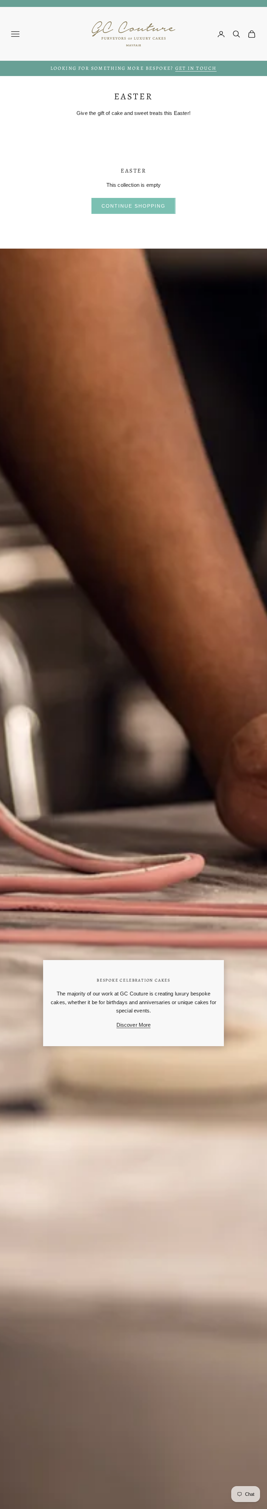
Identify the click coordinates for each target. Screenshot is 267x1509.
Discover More (133, 1025)
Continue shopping (133, 206)
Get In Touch (196, 68)
